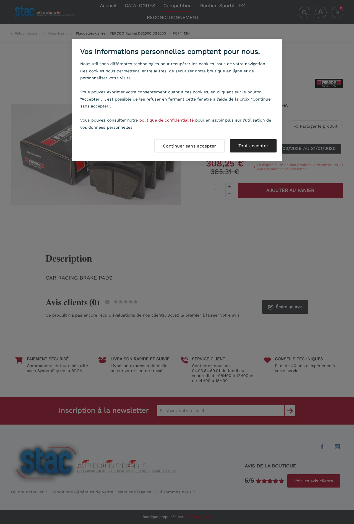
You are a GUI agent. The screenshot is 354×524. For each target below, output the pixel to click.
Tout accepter (253, 145)
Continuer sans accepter (189, 146)
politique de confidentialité (166, 120)
